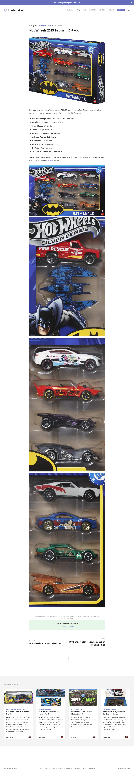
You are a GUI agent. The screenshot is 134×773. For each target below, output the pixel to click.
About (41, 768)
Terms (84, 768)
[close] (131, 2)
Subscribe (120, 10)
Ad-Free (102, 10)
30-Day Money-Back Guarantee (62, 768)
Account (111, 10)
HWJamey (34, 26)
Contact (47, 768)
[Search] (128, 10)
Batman (50, 160)
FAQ (78, 10)
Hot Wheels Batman (46, 26)
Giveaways (70, 10)
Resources (92, 10)
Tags (84, 10)
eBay (72, 626)
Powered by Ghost (124, 768)
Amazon (63, 626)
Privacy (77, 768)
